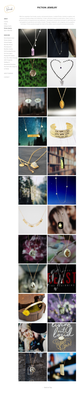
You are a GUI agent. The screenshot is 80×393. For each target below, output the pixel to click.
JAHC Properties (8, 60)
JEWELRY (6, 18)
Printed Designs (8, 42)
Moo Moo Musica (8, 44)
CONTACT (6, 77)
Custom (6, 21)
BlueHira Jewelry (8, 49)
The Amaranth (8, 47)
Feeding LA (7, 62)
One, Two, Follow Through (10, 58)
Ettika (5, 24)
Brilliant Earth (7, 26)
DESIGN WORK (7, 35)
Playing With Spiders (9, 55)
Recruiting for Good (9, 38)
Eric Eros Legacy (8, 53)
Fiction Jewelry (8, 28)
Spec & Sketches (8, 30)
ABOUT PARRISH (8, 73)
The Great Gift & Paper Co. (10, 66)
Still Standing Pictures (9, 51)
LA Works (6, 69)
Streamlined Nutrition (9, 64)
